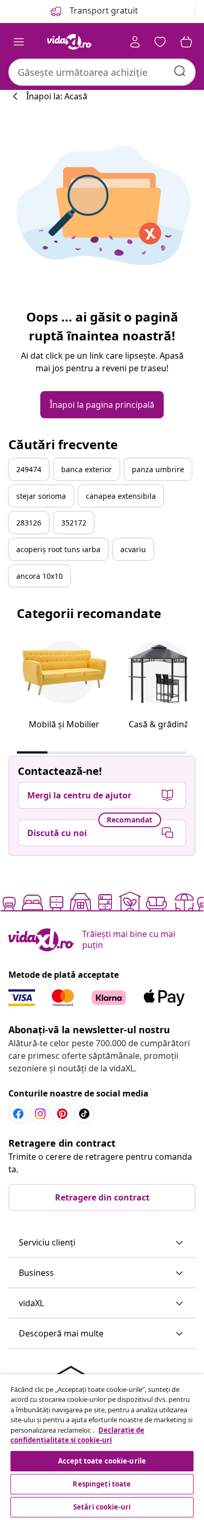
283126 (28, 523)
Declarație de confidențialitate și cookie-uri (77, 1435)
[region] (102, 1447)
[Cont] (134, 41)
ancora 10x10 (39, 576)
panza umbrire (158, 469)
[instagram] (40, 1113)
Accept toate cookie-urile (102, 1461)
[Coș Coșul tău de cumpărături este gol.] (186, 41)
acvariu (133, 549)
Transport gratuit (102, 10)
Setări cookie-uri (102, 1507)
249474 (28, 469)
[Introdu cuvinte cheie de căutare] (180, 71)
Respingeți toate (102, 1484)
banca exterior (86, 469)
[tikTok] (84, 1113)
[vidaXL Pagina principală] (69, 42)
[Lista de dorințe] (160, 41)
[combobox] (102, 72)
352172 (73, 523)
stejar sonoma (41, 496)
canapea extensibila (121, 496)
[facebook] (18, 1113)
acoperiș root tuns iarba (58, 549)
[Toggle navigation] (18, 41)
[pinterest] (62, 1113)
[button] (102, 1243)
